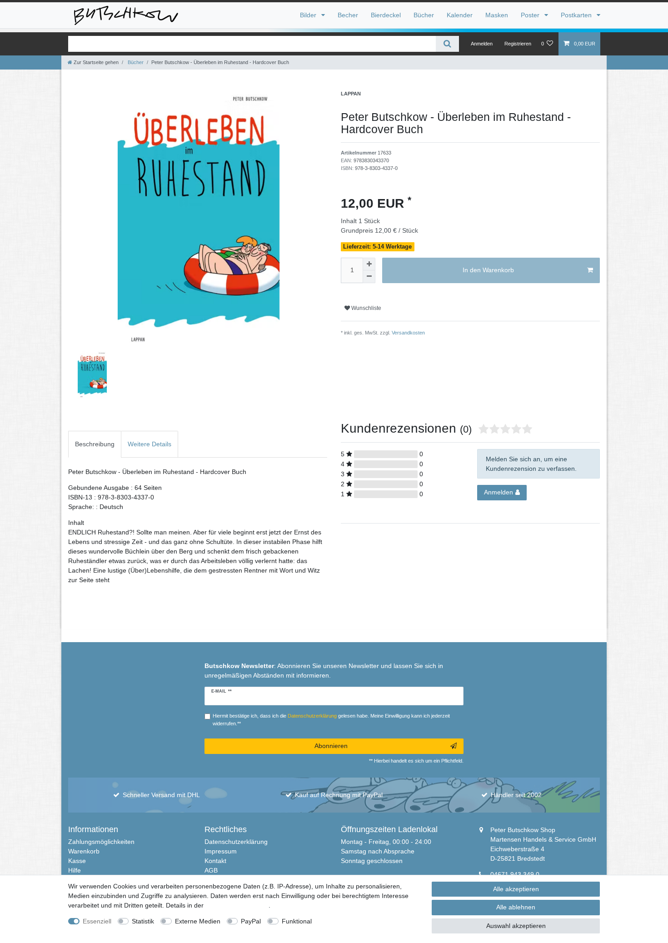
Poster (531, 15)
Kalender (460, 15)
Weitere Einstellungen (351, 921)
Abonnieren (331, 745)
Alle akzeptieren (516, 889)
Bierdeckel (386, 15)
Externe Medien (197, 921)
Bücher (424, 15)
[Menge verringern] (369, 276)
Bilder (309, 15)
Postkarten (577, 15)
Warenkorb (84, 851)
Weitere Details (149, 444)
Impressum (220, 851)
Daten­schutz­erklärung (237, 905)
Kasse (77, 860)
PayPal (251, 921)
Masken (496, 15)
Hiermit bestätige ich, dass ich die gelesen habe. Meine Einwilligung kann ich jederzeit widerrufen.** (331, 719)
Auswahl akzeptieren (516, 925)
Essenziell (97, 921)
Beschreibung (95, 444)
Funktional (297, 921)
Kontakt (215, 860)
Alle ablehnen (515, 907)
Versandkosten (407, 332)
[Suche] (447, 44)
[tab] (94, 444)
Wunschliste (365, 308)
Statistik (143, 921)
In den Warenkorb (488, 270)
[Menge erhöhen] (369, 264)
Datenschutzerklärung (236, 841)
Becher (348, 15)
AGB (211, 870)
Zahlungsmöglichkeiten (101, 841)
